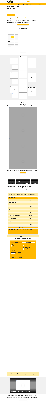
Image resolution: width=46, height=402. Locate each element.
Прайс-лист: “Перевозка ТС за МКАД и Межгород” (15, 227)
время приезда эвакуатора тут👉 (19, 236)
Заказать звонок (22, 1)
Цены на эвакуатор (10, 18)
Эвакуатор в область (26, 249)
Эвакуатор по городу (26, 245)
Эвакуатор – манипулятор (31, 4)
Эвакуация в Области (19, 4)
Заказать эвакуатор (23, 51)
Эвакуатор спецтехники (23, 4)
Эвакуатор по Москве (40, 4)
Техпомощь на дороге (36, 4)
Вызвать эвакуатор (23, 102)
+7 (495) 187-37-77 (15, 17)
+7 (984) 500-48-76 (36, 1)
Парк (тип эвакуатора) (11, 233)
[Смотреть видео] (23, 115)
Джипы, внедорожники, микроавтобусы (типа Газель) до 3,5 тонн (17, 250)
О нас (8, 4)
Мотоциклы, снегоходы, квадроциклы (16, 245)
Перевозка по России (27, 4)
